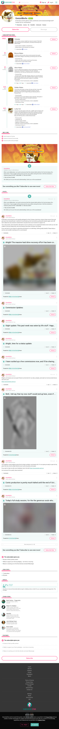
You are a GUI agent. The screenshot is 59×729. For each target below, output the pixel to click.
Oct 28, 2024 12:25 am (10, 390)
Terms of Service (29, 680)
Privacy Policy (29, 682)
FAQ (30, 699)
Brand (29, 695)
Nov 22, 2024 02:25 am (10, 358)
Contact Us (29, 689)
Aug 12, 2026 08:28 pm (14, 170)
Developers (29, 674)
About (29, 676)
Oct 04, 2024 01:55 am (10, 497)
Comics (25, 24)
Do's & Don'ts (29, 697)
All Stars (29, 693)
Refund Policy (29, 687)
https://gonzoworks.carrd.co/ (9, 381)
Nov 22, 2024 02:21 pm (10, 340)
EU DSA (29, 686)
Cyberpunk (38, 24)
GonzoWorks (7, 168)
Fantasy (44, 24)
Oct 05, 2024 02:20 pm (10, 479)
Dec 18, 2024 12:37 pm (10, 304)
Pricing (29, 672)
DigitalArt (32, 24)
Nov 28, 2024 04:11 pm (10, 322)
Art (28, 24)
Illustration (19, 24)
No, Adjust (24, 724)
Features (29, 670)
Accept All (35, 724)
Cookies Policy (41, 720)
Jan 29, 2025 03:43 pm (10, 238)
